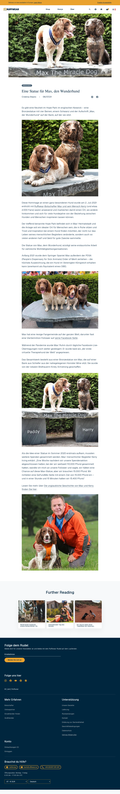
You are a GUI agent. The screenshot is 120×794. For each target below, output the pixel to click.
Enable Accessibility (104, 3)
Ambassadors (27, 85)
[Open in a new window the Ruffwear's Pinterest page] (21, 681)
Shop (48, 9)
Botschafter (9, 705)
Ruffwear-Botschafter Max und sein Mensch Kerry (60, 206)
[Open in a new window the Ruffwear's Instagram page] (5, 681)
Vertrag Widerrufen (69, 735)
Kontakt (65, 718)
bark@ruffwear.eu (30, 767)
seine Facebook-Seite (66, 338)
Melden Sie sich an (14, 660)
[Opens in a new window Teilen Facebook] (97, 96)
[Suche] (90, 9)
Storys (60, 9)
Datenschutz (67, 730)
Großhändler (9, 718)
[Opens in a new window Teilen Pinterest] (92, 96)
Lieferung (65, 709)
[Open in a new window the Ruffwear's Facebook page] (11, 681)
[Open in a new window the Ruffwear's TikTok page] (26, 681)
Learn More (38, 3)
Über (72, 9)
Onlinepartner (9, 709)
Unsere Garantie (68, 705)
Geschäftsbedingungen (71, 726)
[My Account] (95, 9)
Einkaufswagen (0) (11, 747)
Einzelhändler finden (12, 714)
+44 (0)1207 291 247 (52, 767)
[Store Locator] (101, 9)
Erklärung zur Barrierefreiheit (73, 722)
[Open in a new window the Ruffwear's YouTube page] (16, 681)
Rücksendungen (68, 714)
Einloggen (8, 751)
